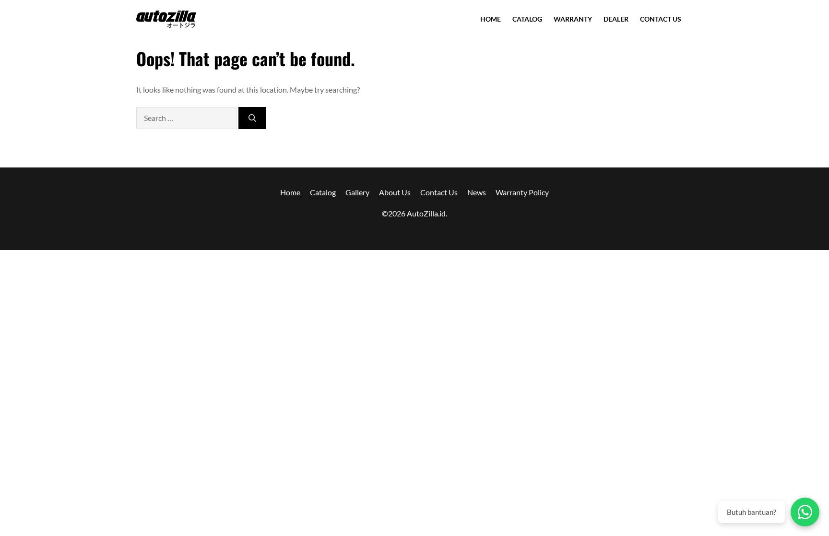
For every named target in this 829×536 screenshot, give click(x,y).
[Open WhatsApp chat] (805, 512)
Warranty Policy (522, 192)
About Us (395, 192)
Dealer (616, 19)
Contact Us (660, 19)
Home (490, 19)
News (476, 192)
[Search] (252, 118)
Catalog (527, 19)
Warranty (573, 19)
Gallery (357, 192)
